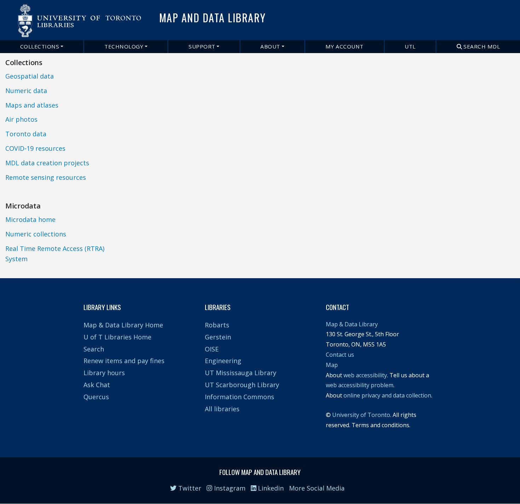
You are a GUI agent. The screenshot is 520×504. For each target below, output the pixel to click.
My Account (344, 46)
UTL (410, 46)
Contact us (340, 355)
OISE (212, 349)
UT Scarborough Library (242, 384)
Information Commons (239, 397)
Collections (39, 46)
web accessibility (365, 375)
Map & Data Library (352, 324)
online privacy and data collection (387, 395)
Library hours (104, 372)
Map (332, 365)
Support (202, 46)
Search (93, 349)
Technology (123, 46)
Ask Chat (96, 384)
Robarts (217, 325)
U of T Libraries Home (117, 337)
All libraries (222, 409)
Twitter (189, 488)
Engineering (223, 360)
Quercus (96, 397)
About (270, 46)
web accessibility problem (359, 385)
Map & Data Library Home (123, 325)
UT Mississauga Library (240, 372)
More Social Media (317, 488)
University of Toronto (361, 415)
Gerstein (218, 337)
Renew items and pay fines (123, 360)
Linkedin (270, 488)
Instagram (228, 488)
